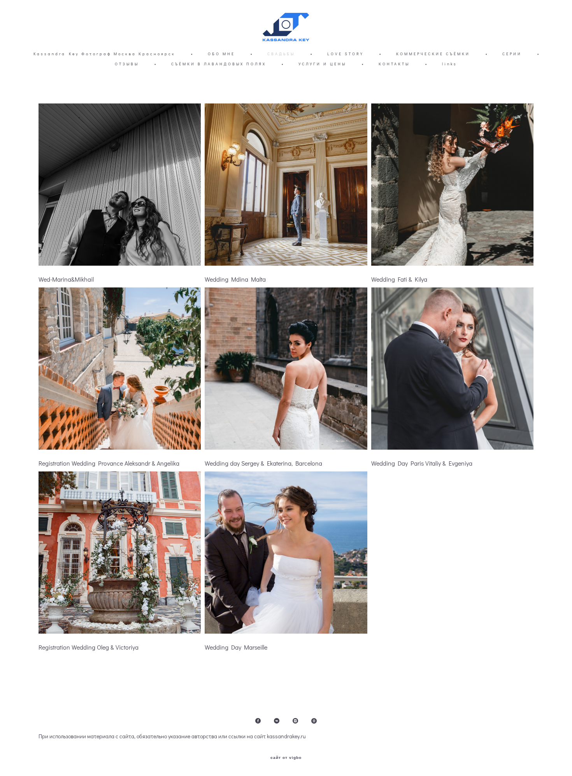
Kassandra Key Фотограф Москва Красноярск (104, 53)
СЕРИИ (512, 53)
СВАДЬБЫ (281, 53)
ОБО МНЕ (221, 53)
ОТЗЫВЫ (127, 64)
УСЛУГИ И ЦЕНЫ (322, 64)
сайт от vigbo (286, 758)
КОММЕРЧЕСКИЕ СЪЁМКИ (433, 53)
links (449, 64)
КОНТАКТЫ (394, 64)
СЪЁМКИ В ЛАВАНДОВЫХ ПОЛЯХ (218, 64)
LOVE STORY (345, 53)
